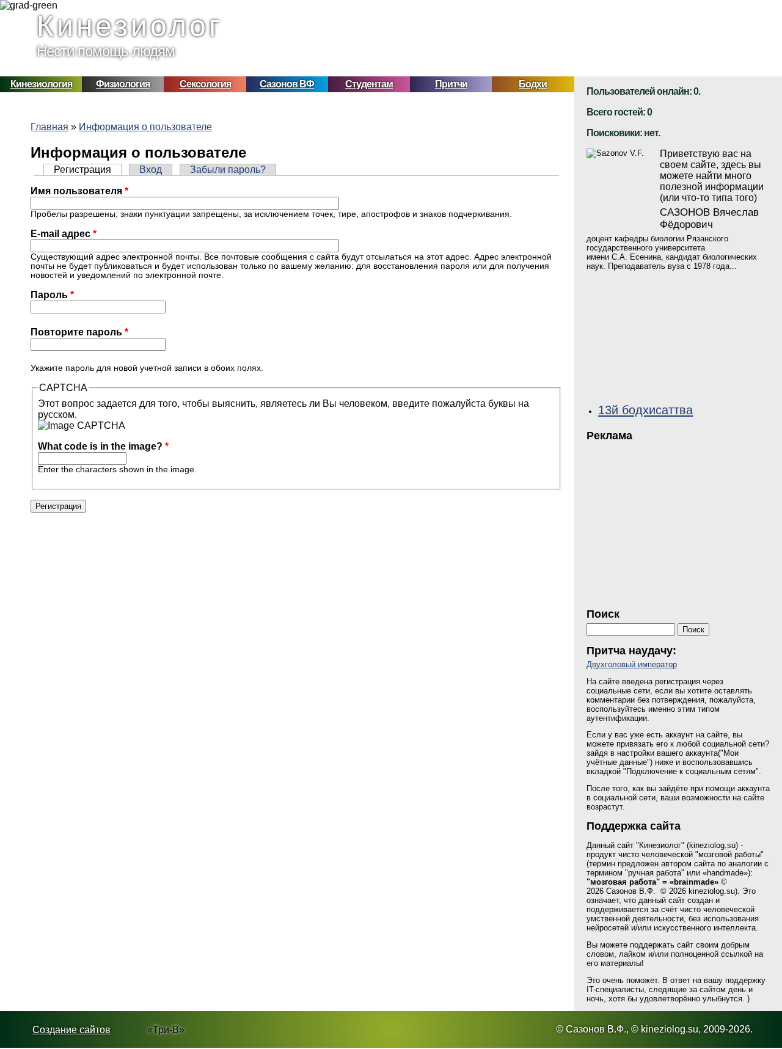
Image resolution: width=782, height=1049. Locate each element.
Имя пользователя (79, 191)
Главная (49, 127)
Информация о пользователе (145, 127)
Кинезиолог (130, 26)
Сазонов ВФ (287, 84)
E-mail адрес (64, 233)
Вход (150, 169)
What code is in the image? (103, 446)
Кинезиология (41, 84)
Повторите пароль (79, 332)
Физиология (123, 84)
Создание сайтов (71, 1030)
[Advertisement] (678, 521)
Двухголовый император (631, 664)
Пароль (52, 295)
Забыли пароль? (228, 169)
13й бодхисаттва (645, 410)
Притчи (451, 84)
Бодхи (533, 84)
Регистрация (88, 169)
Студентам (369, 84)
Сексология (205, 84)
